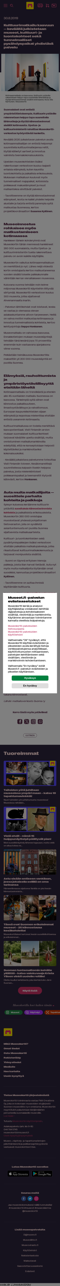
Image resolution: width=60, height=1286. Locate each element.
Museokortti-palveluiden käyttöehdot (22, 633)
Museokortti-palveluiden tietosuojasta (22, 627)
